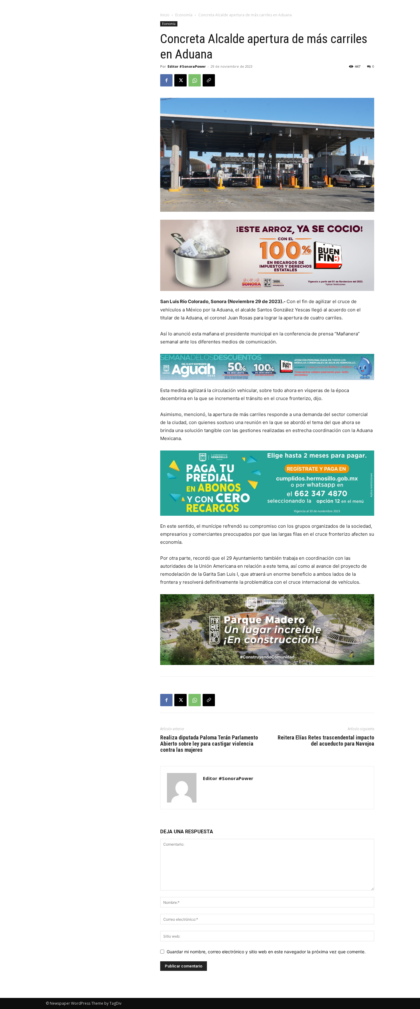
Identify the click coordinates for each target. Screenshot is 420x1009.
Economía (183, 15)
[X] (180, 80)
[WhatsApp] (194, 80)
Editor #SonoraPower (187, 66)
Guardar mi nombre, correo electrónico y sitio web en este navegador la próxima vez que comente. (266, 951)
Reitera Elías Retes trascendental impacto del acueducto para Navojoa (326, 741)
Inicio (164, 15)
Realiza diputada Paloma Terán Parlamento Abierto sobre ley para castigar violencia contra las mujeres (209, 744)
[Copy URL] (209, 80)
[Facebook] (166, 80)
